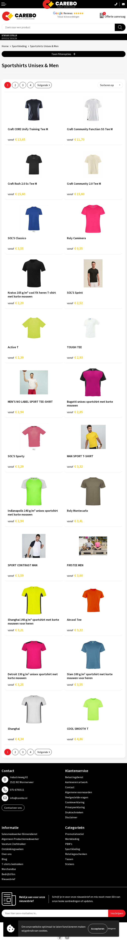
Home (5, 46)
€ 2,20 (15, 303)
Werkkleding (72, 839)
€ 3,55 (15, 248)
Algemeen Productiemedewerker (20, 839)
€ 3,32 (75, 466)
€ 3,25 (15, 684)
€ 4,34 (15, 739)
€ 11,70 (75, 139)
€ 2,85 (75, 412)
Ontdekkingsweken (12, 849)
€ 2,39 (15, 357)
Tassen (69, 859)
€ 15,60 (16, 194)
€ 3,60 (75, 575)
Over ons (7, 854)
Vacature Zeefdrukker (14, 844)
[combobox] (58, 27)
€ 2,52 (75, 303)
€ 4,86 (75, 739)
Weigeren (112, 928)
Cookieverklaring (75, 802)
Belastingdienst (74, 777)
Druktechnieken (74, 812)
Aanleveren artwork (76, 782)
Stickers (69, 864)
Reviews (68, 13)
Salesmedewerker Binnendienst (19, 834)
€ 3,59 (15, 575)
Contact (69, 787)
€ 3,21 (15, 630)
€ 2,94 (15, 412)
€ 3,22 (75, 630)
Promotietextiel (74, 834)
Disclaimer (71, 817)
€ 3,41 (75, 521)
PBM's (68, 844)
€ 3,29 (15, 466)
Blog (4, 859)
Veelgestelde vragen (76, 797)
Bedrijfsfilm (8, 874)
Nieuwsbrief (8, 879)
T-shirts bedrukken (12, 864)
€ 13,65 (16, 139)
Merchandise (9, 869)
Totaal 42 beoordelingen (68, 16)
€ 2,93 (75, 357)
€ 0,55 (75, 248)
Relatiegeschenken (76, 854)
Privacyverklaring (75, 807)
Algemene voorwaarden (78, 792)
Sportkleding (19, 46)
